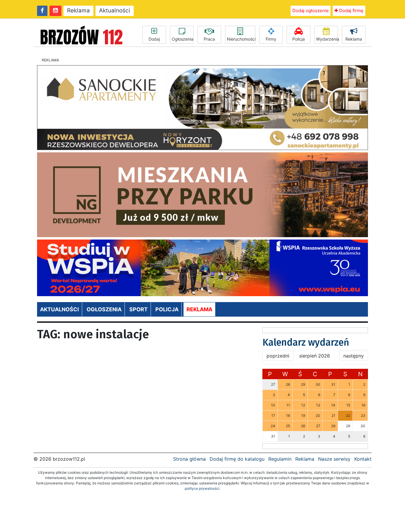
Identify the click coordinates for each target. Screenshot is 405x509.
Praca (209, 39)
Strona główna (189, 459)
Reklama (78, 10)
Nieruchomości (241, 39)
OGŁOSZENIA (104, 309)
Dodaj (154, 39)
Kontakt (362, 459)
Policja (298, 39)
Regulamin (279, 459)
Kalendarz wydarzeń (305, 342)
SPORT (138, 309)
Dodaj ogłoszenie (310, 10)
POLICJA (166, 309)
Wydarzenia (327, 39)
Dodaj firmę (350, 10)
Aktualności (114, 10)
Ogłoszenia (182, 39)
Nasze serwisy (334, 459)
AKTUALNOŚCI (59, 309)
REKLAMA (199, 309)
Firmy (271, 39)
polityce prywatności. (202, 488)
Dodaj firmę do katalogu (237, 459)
